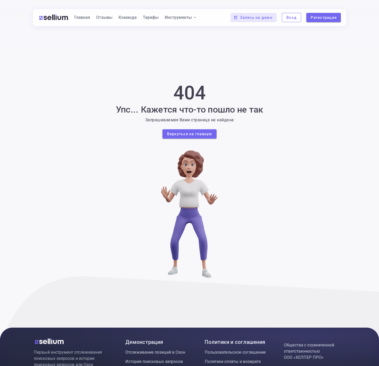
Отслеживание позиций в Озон (155, 352)
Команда (128, 17)
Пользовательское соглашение (235, 352)
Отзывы (104, 17)
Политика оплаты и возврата (233, 361)
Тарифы (151, 17)
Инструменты (178, 17)
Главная (82, 17)
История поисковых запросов (154, 361)
